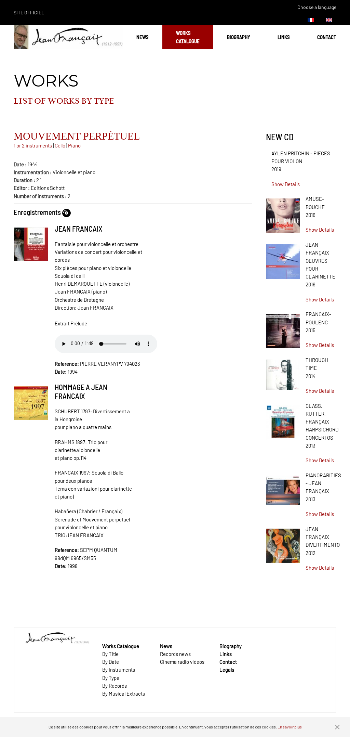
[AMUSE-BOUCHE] (283, 213)
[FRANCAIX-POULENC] (283, 329)
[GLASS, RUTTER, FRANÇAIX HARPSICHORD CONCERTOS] (283, 420)
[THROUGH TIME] (283, 372)
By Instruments (118, 670)
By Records (114, 686)
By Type (110, 678)
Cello (60, 145)
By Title (110, 654)
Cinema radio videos (182, 662)
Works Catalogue (188, 37)
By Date (110, 662)
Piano (74, 145)
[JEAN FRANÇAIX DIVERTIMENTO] (283, 543)
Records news (175, 654)
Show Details (285, 184)
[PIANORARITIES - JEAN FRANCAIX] (283, 487)
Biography (238, 37)
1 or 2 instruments (33, 145)
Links (284, 37)
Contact (326, 37)
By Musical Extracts (123, 693)
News (142, 37)
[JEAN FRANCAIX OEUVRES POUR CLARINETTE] (283, 259)
